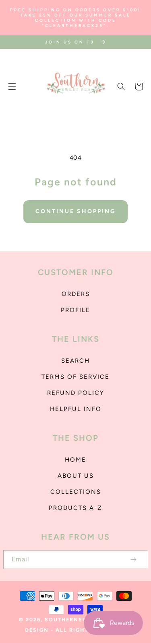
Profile (75, 310)
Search (75, 360)
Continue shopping (75, 211)
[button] (12, 86)
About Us (76, 475)
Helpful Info (75, 409)
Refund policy (75, 392)
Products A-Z (75, 508)
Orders (76, 294)
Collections (75, 491)
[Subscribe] (134, 559)
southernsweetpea (78, 619)
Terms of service (75, 376)
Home (75, 459)
